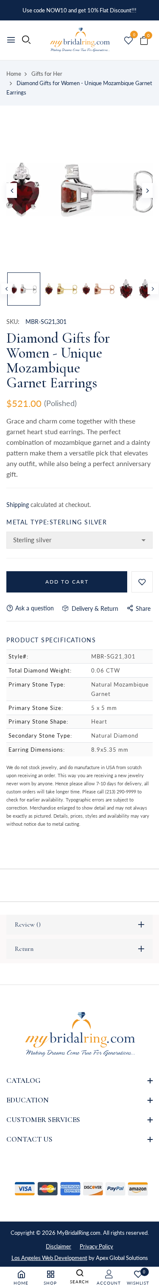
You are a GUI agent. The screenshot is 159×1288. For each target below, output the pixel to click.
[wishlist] (128, 41)
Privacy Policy (96, 1246)
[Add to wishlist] (142, 581)
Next (153, 288)
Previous (6, 288)
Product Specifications (51, 640)
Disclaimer (58, 1246)
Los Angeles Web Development (49, 1257)
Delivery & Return (93, 608)
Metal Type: (56, 522)
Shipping (17, 504)
